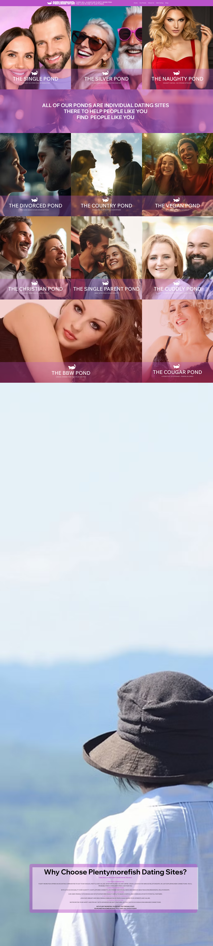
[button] (143, 2)
